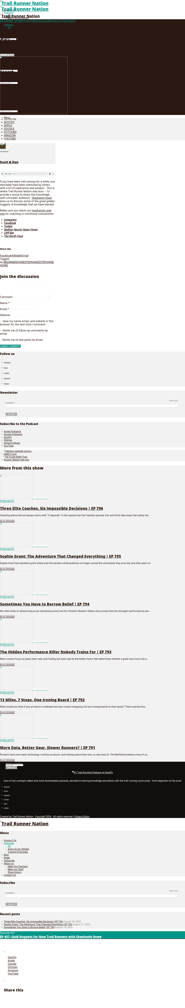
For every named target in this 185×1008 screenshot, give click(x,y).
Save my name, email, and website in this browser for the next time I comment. (26, 323)
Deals (7, 857)
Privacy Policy (81, 816)
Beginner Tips (9, 21)
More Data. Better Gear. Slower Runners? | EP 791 (47, 747)
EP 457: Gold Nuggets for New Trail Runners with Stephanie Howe (51, 936)
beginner (10, 262)
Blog (6, 854)
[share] (4, 980)
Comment (6, 297)
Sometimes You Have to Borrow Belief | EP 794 (44, 604)
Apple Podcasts (12, 431)
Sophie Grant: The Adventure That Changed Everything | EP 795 (60, 556)
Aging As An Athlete (18, 849)
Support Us (10, 840)
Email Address (10, 403)
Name (4, 303)
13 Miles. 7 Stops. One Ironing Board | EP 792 (42, 699)
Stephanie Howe (42, 198)
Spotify (8, 437)
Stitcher (8, 440)
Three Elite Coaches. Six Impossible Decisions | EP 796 (51, 508)
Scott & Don (11, 51)
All (9, 846)
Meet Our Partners (17, 46)
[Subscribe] (4, 951)
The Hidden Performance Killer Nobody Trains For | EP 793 (55, 651)
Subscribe (9, 860)
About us (9, 863)
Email (4, 309)
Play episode (7, 55)
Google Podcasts (13, 434)
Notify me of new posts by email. (23, 339)
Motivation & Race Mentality (40, 21)
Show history (15, 872)
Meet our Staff (15, 49)
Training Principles (18, 852)
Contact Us (10, 875)
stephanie (32, 262)
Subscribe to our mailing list (14, 763)
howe (21, 262)
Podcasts (8, 12)
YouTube (8, 445)
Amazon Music (12, 443)
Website (5, 315)
